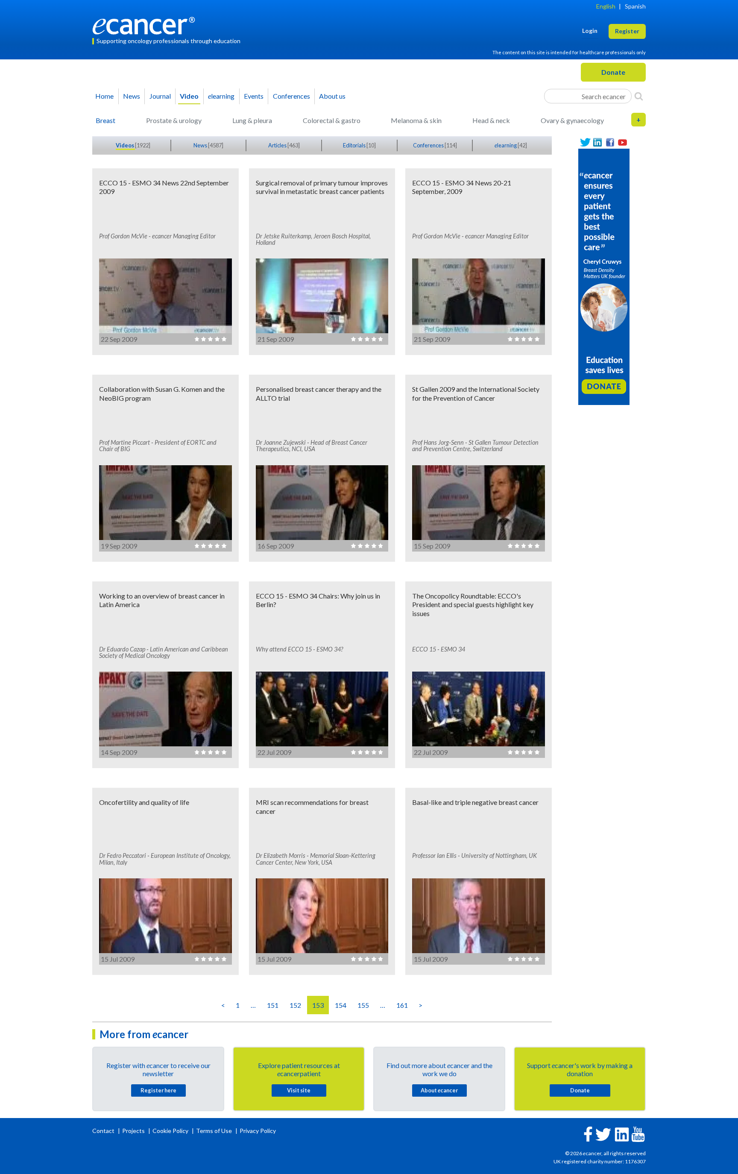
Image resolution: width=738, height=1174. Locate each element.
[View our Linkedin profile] (597, 142)
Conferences (291, 96)
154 (340, 1005)
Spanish (635, 6)
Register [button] (627, 31)
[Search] (639, 96)
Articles (277, 145)
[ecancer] (146, 24)
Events (254, 96)
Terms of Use (214, 1130)
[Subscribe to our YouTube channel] (622, 142)
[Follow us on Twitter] (585, 142)
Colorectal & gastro (331, 120)
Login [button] (589, 30)
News (131, 96)
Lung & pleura (252, 120)
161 (402, 1005)
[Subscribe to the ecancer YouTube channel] (638, 1133)
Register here (158, 1090)
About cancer (439, 1090)
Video (189, 96)
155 (363, 1005)
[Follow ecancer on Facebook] (588, 1133)
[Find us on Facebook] (610, 142)
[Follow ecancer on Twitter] (603, 1133)
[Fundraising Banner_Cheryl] (604, 276)
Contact (104, 1130)
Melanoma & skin (416, 120)
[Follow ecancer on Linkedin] (621, 1133)
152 (295, 1005)
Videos (125, 145)
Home (104, 96)
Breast (105, 120)
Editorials (354, 145)
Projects (134, 1130)
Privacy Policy (258, 1130)
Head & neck (491, 120)
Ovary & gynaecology (572, 120)
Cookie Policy (170, 1130)
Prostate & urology (174, 120)
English (605, 6)
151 (272, 1005)
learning (221, 96)
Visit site (298, 1090)
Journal (160, 96)
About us (332, 96)
